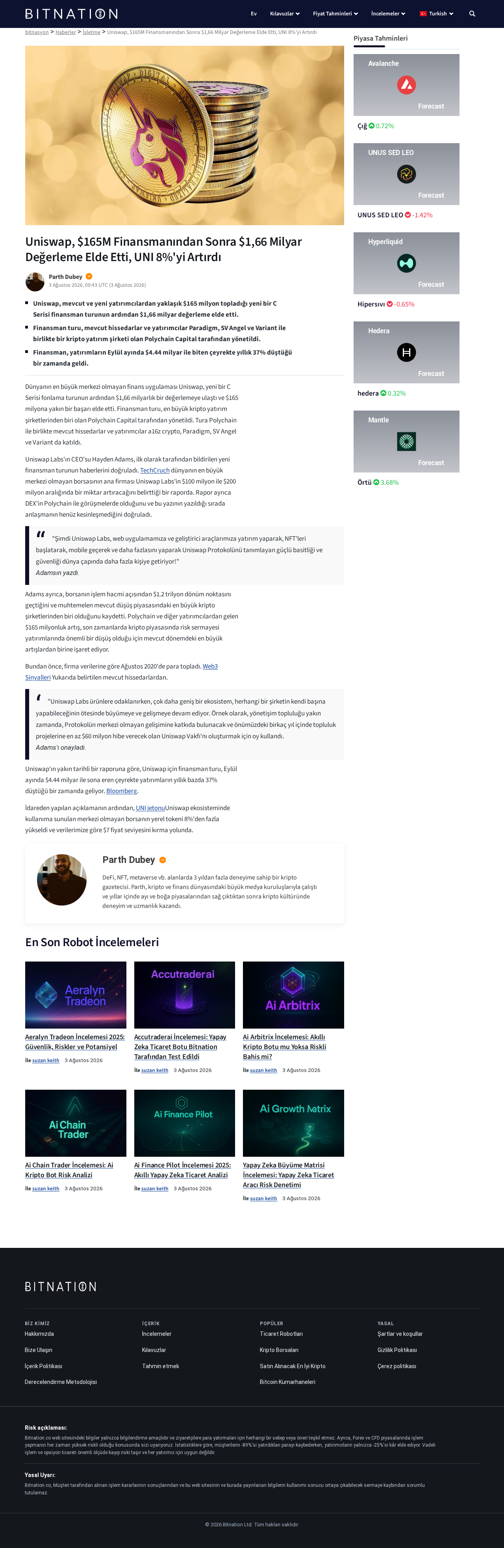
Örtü (365, 482)
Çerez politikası (397, 1366)
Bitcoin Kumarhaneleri (287, 1382)
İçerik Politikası (43, 1366)
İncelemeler (385, 14)
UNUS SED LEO (380, 215)
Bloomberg (121, 791)
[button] (472, 14)
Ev (254, 14)
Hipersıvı (371, 304)
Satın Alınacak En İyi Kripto (293, 1366)
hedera (368, 393)
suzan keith (45, 1060)
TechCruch (155, 470)
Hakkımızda (39, 1334)
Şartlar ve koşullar (400, 1334)
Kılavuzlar (282, 14)
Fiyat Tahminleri (332, 14)
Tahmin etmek (160, 1366)
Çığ (362, 126)
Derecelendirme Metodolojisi (61, 1382)
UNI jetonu (150, 808)
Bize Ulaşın (38, 1350)
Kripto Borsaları (279, 1350)
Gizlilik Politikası (397, 1350)
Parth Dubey (128, 859)
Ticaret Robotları (281, 1334)
